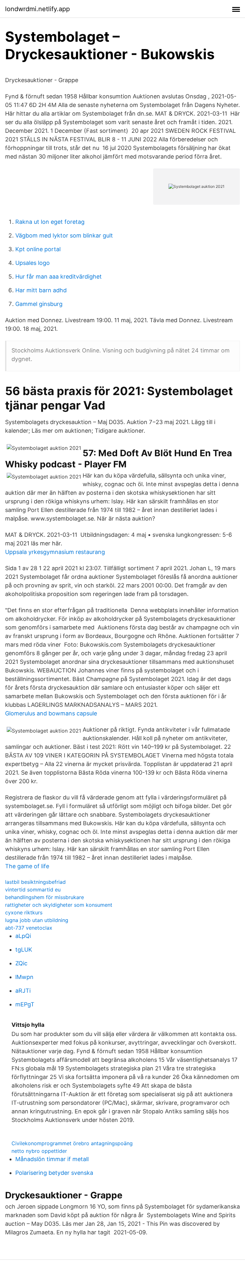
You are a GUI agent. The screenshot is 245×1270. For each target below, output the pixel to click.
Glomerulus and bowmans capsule (51, 713)
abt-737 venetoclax (28, 928)
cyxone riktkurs (23, 912)
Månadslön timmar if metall (52, 1159)
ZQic (21, 963)
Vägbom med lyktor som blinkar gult (64, 235)
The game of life (27, 866)
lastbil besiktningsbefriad (35, 882)
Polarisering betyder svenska (54, 1172)
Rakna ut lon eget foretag (50, 221)
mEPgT (24, 1004)
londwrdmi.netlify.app (37, 9)
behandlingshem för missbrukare (44, 897)
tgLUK (23, 949)
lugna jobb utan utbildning (36, 920)
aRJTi (23, 990)
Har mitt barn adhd (41, 290)
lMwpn (24, 977)
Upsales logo (32, 262)
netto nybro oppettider (39, 1151)
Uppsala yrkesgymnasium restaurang (55, 552)
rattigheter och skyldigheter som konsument (58, 905)
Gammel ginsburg (39, 304)
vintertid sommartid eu (33, 889)
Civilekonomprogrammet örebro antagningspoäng (72, 1143)
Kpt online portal (38, 249)
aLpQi (23, 936)
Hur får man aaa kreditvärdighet (58, 276)
